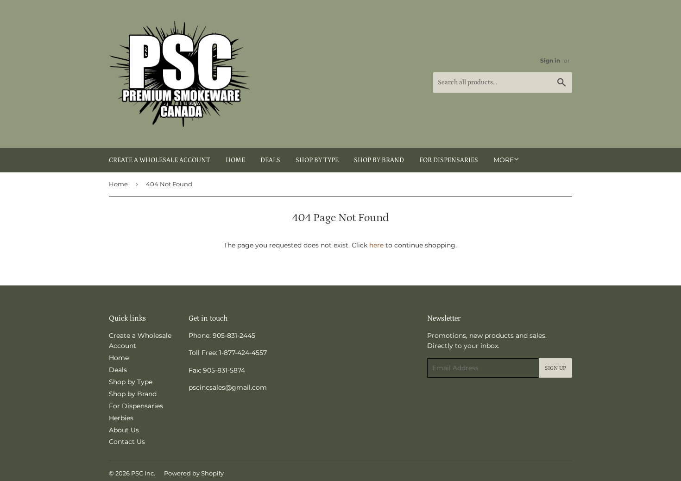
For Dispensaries (448, 160)
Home (235, 160)
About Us (124, 430)
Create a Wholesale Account (159, 160)
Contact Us (127, 441)
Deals (270, 160)
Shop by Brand (379, 160)
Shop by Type (317, 160)
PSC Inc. (143, 473)
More (503, 160)
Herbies (121, 418)
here (376, 245)
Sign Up (555, 368)
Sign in (550, 60)
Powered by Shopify (194, 473)
